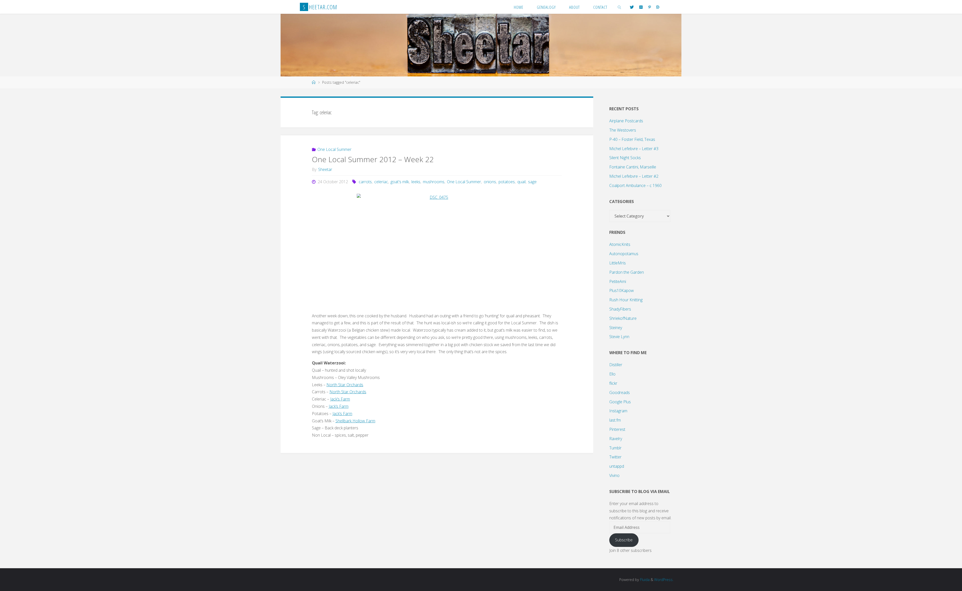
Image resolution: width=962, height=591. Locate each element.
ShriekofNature (623, 318)
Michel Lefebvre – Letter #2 (633, 176)
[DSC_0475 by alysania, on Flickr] (437, 251)
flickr (613, 383)
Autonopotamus (623, 253)
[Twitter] (632, 7)
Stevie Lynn (619, 336)
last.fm (615, 420)
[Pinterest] (649, 7)
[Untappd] (658, 7)
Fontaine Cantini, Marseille (632, 167)
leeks (415, 181)
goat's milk (400, 181)
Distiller (615, 364)
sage (532, 181)
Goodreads (619, 392)
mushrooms (433, 181)
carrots (365, 181)
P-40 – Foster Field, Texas (632, 139)
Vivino (614, 475)
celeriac (381, 181)
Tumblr (615, 448)
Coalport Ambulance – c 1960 (635, 185)
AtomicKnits (619, 244)
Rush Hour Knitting (626, 300)
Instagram (618, 411)
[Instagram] (641, 7)
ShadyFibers (620, 309)
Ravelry (615, 438)
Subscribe (624, 540)
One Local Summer (334, 149)
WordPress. (663, 579)
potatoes (507, 181)
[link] (619, 7)
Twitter (615, 457)
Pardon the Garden (626, 272)
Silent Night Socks (625, 157)
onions (490, 181)
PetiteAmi (617, 281)
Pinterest (617, 429)
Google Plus (620, 402)
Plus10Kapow (621, 290)
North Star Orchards (344, 384)
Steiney (615, 327)
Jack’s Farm (340, 399)
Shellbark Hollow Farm (355, 421)
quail (521, 181)
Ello (612, 374)
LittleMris (617, 263)
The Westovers (622, 130)
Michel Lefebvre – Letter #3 (633, 148)
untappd (616, 466)
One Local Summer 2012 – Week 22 (373, 159)
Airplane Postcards (626, 121)
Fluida (644, 579)
